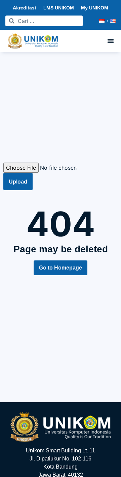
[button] (111, 41)
